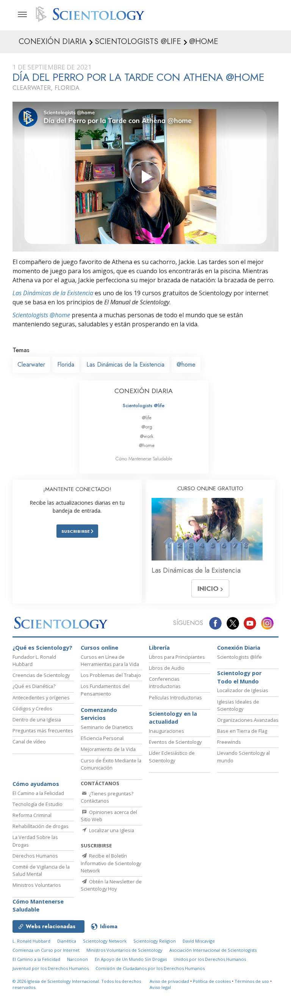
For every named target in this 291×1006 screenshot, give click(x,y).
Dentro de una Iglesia (37, 719)
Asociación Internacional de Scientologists (213, 950)
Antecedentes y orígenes (41, 697)
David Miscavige (199, 941)
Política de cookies (212, 981)
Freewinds (229, 741)
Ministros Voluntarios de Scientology (124, 950)
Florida (65, 364)
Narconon (77, 959)
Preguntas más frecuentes (43, 730)
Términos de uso (252, 981)
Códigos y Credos (32, 708)
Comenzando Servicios (99, 714)
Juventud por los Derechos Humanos (51, 968)
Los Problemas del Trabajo (111, 675)
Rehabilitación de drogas (41, 826)
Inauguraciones (166, 730)
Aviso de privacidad (169, 981)
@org (146, 426)
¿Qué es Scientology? (42, 647)
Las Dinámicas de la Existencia (53, 293)
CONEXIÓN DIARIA (143, 391)
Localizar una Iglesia (111, 830)
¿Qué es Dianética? (34, 686)
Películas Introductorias (175, 697)
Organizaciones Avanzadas (247, 719)
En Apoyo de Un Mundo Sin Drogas (131, 959)
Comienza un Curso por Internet (46, 950)
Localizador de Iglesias (242, 690)
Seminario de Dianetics (107, 727)
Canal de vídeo (29, 741)
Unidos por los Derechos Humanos (210, 959)
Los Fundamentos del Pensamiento (105, 690)
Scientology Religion (154, 941)
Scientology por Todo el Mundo (239, 677)
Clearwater (31, 364)
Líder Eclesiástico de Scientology (172, 756)
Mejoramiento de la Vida (108, 749)
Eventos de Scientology (175, 741)
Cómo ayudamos (36, 783)
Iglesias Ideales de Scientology (238, 705)
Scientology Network (105, 941)
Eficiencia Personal (102, 738)
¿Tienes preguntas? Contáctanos (107, 797)
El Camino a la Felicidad (38, 793)
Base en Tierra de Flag (242, 730)
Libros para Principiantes (177, 656)
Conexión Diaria (238, 647)
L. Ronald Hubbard (31, 941)
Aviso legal (160, 987)
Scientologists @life (143, 405)
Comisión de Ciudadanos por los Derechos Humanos (150, 968)
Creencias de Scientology (41, 675)
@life (147, 417)
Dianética (66, 941)
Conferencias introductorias (165, 682)
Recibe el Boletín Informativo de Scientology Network (111, 863)
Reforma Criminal (32, 815)
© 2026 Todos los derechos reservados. (77, 984)
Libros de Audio (167, 667)
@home (186, 364)
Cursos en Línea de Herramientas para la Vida (110, 660)
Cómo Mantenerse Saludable (144, 458)
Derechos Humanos (35, 855)
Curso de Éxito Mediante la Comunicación (111, 764)
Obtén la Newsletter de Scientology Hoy (111, 885)
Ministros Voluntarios (37, 885)
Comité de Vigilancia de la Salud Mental (41, 870)
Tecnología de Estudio (38, 804)
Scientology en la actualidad (173, 718)
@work (146, 436)
